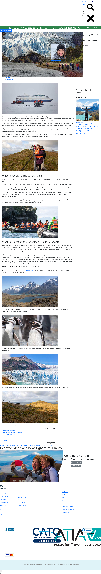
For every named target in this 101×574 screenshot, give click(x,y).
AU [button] (94, 1)
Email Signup (7, 31)
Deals (52, 13)
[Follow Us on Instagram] (2, 483)
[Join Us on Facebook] (0, 483)
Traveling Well (10, 79)
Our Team (64, 495)
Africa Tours (3, 493)
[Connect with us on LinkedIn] (5, 483)
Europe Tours (4, 505)
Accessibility (65, 512)
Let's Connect (22, 489)
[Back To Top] (1, 571)
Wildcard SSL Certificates (87, 533)
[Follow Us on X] (3, 483)
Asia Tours (3, 499)
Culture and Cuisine (20, 445)
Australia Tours (4, 502)
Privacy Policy (65, 504)
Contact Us (21, 495)
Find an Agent (22, 502)
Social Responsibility (46, 445)
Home (8, 77)
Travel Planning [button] (69, 13)
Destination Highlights (8, 430)
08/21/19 (4, 441)
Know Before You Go (57, 33)
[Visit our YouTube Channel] (8, 483)
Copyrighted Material (68, 509)
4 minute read (6, 439)
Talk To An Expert (76, 465)
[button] (87, 530)
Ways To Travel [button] (31, 13)
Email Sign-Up (22, 505)
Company (67, 487)
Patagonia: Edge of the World (26, 270)
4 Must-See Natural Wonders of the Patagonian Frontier (13, 433)
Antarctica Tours (4, 496)
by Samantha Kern (56, 60)
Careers (64, 501)
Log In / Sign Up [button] (84, 1)
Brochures (59, 13)
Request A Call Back (76, 462)
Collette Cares (66, 498)
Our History (65, 492)
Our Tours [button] (20, 13)
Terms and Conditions (68, 507)
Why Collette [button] (42, 13)
